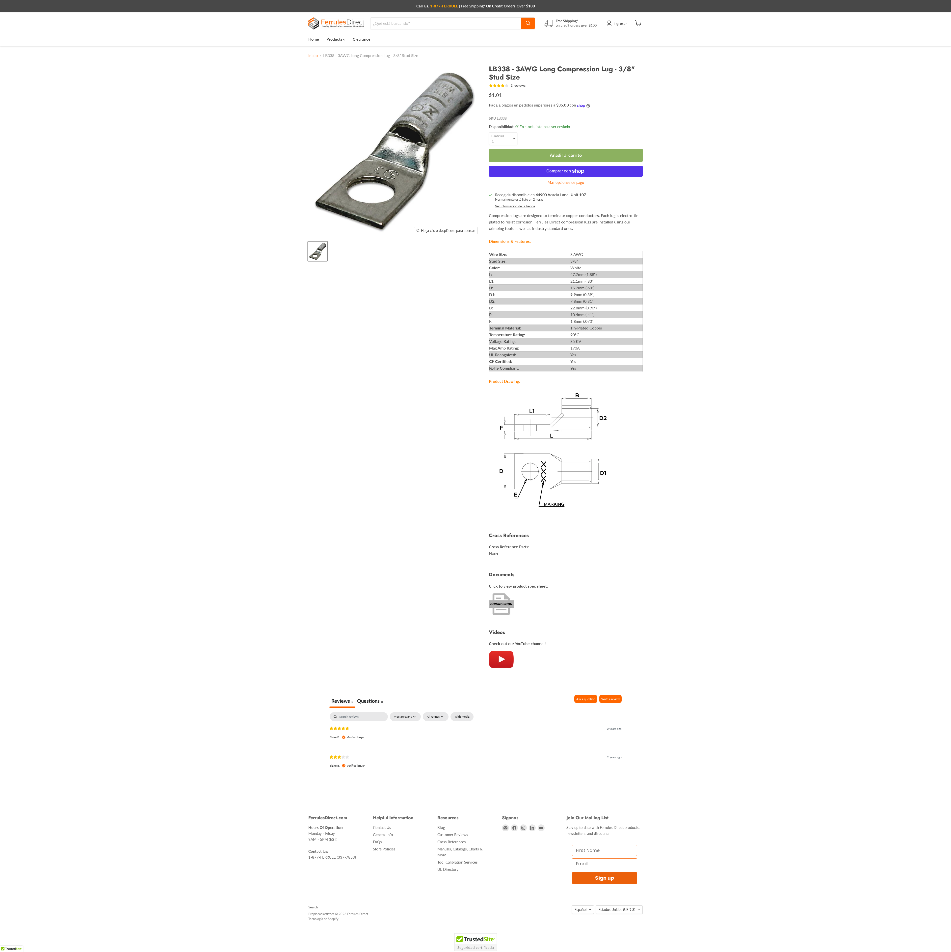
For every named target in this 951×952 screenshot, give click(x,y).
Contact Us (382, 827)
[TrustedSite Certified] (475, 942)
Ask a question (585, 699)
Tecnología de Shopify (323, 919)
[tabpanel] (475, 744)
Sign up (604, 877)
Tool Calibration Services (457, 862)
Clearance (361, 39)
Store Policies (384, 849)
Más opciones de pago (566, 182)
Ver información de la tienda (515, 206)
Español (580, 909)
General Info (383, 834)
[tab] (370, 701)
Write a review (610, 699)
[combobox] (445, 23)
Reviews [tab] (342, 701)
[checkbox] (462, 716)
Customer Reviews (452, 834)
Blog (441, 827)
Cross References (451, 842)
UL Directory (447, 869)
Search (313, 907)
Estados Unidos (617, 909)
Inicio (313, 55)
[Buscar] (528, 23)
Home (313, 39)
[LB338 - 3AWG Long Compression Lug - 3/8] (317, 251)
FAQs (377, 842)
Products (334, 39)
